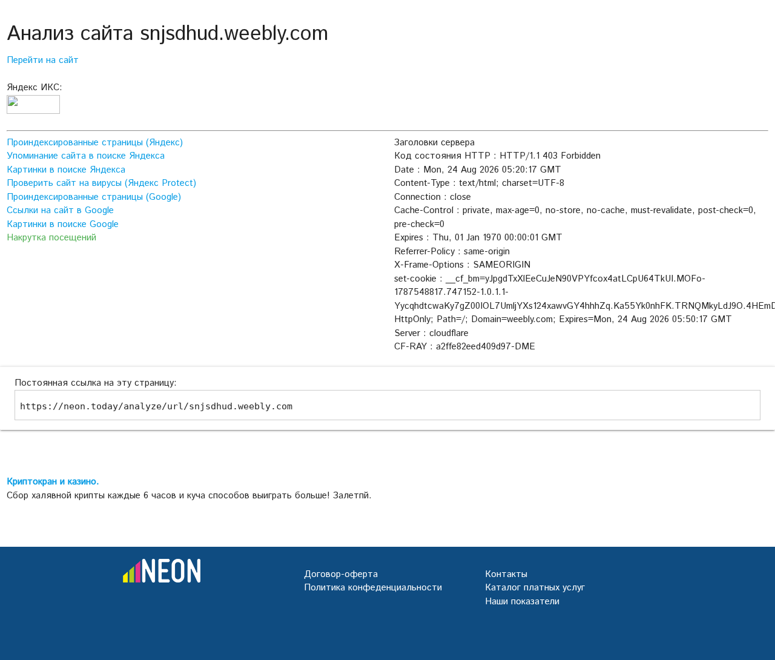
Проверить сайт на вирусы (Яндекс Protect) (101, 183)
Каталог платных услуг (535, 587)
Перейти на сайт (43, 60)
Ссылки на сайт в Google (60, 210)
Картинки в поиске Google (63, 224)
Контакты (506, 574)
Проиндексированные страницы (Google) (94, 197)
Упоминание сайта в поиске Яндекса (86, 156)
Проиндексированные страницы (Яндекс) (95, 142)
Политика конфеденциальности (373, 587)
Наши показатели (522, 601)
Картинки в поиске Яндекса (66, 169)
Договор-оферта (341, 574)
